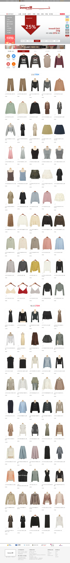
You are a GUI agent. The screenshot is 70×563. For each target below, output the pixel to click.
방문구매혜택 (13, 59)
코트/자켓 (8, 30)
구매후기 (67, 32)
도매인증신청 (13, 67)
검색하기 (49, 7)
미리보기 (6, 91)
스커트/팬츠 (9, 28)
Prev (5, 39)
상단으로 (67, 35)
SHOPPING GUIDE (50, 555)
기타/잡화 (8, 32)
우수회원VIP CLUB (8, 59)
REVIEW (56, 554)
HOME (48, 551)
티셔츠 (8, 19)
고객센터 (67, 29)
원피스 (8, 26)
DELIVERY (56, 556)
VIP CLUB (62, 14)
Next (14, 39)
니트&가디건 (9, 17)
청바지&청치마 (10, 21)
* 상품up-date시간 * (41, 9)
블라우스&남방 (10, 23)
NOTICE (56, 551)
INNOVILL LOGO (26, 7)
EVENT (56, 555)
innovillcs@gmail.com (34, 553)
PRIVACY (49, 554)
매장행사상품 (8, 67)
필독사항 (67, 31)
